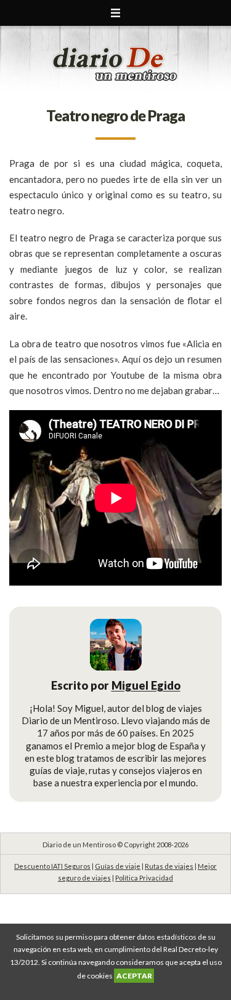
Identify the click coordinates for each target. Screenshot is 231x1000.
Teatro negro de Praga (115, 115)
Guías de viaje (117, 866)
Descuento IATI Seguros (52, 866)
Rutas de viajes (169, 866)
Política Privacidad (144, 878)
